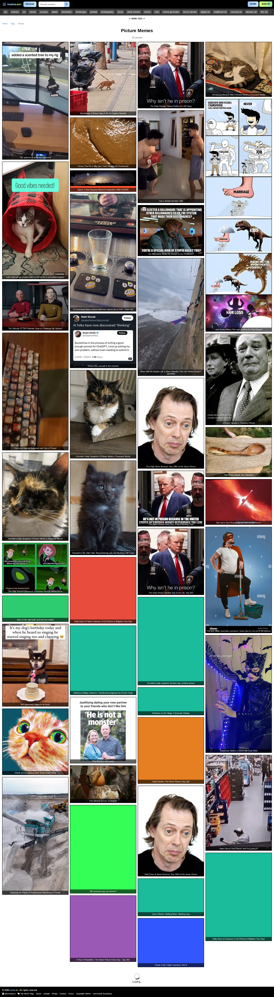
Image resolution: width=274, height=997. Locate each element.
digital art (205, 12)
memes (15, 12)
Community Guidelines (102, 994)
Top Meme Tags (27, 994)
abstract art (251, 12)
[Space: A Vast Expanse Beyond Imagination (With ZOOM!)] (103, 178)
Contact (46, 994)
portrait (93, 12)
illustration (66, 12)
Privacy (55, 994)
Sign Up (266, 4)
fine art (264, 12)
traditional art (220, 12)
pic (5, 12)
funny (120, 12)
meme (33, 12)
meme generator (171, 12)
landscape (81, 12)
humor (147, 12)
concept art (236, 12)
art (24, 12)
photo (54, 12)
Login (253, 4)
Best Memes (10, 994)
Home (5, 24)
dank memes (133, 12)
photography (107, 12)
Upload (30, 4)
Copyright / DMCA (83, 994)
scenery (44, 12)
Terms (71, 994)
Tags (13, 24)
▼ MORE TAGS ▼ (137, 19)
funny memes (190, 12)
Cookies (63, 994)
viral (157, 12)
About (38, 994)
